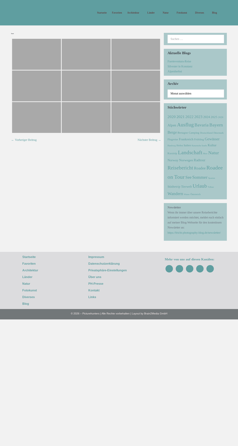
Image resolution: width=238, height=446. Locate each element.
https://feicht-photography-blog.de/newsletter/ (194, 232)
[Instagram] (179, 268)
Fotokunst (182, 12)
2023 (198, 117)
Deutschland (206, 132)
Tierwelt (186, 186)
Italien (187, 145)
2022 (189, 117)
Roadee (200, 168)
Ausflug (185, 125)
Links (92, 297)
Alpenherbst (175, 71)
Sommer (200, 177)
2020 (172, 117)
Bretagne (183, 132)
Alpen (172, 125)
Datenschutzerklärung (104, 263)
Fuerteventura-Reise (179, 61)
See (188, 177)
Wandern (175, 193)
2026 (220, 117)
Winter (187, 194)
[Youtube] (189, 268)
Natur (166, 12)
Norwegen (186, 160)
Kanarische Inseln (199, 146)
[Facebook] (169, 268)
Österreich (195, 194)
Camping (194, 132)
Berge (172, 132)
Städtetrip (174, 186)
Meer (205, 154)
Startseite (102, 12)
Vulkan (211, 187)
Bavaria (201, 124)
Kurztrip (172, 153)
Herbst (179, 145)
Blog (214, 12)
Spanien (211, 178)
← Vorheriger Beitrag (24, 139)
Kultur (212, 145)
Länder (151, 12)
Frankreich (186, 139)
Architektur (133, 12)
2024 (206, 117)
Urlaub (200, 186)
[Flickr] (200, 268)
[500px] (210, 268)
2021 (180, 116)
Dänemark (218, 132)
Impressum (96, 257)
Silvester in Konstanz (180, 66)
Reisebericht (180, 168)
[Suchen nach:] (196, 38)
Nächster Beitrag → (149, 139)
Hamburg (172, 146)
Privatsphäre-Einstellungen (107, 270)
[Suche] (219, 39)
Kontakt (93, 290)
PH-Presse (95, 283)
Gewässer (212, 139)
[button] (223, 13)
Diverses (200, 12)
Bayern (216, 124)
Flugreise (173, 139)
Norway (173, 160)
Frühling (199, 139)
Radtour (199, 160)
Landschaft (190, 152)
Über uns (94, 277)
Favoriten (117, 12)
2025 (214, 117)
